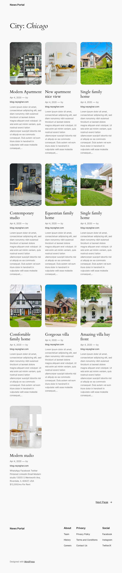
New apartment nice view (58, 94)
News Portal (17, 4)
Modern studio (22, 455)
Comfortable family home (20, 336)
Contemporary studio (22, 215)
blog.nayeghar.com (19, 102)
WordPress (29, 561)
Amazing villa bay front (95, 336)
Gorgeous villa (57, 334)
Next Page (104, 502)
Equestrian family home (59, 215)
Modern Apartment (26, 91)
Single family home (91, 94)
